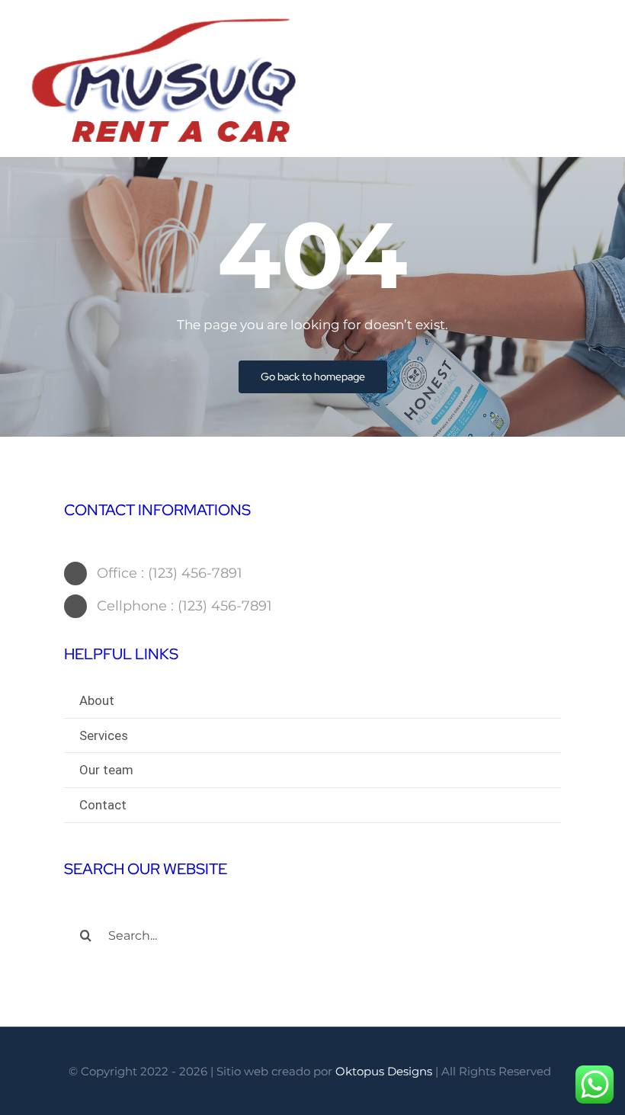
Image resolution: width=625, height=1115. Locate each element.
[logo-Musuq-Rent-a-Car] (165, 21)
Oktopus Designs (383, 1071)
